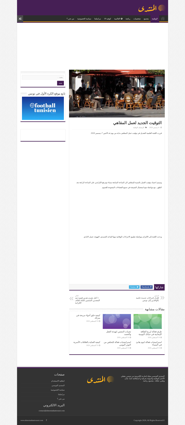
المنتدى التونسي (58, 385)
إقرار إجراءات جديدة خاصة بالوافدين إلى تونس (147, 298)
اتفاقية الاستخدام (58, 381)
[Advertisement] (92, 46)
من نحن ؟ (70, 19)
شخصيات (137, 19)
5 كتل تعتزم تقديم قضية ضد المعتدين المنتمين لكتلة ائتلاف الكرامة (87, 299)
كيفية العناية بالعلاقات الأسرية (86, 342)
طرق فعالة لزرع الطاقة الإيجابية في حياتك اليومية (150, 332)
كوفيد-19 (107, 19)
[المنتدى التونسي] (152, 7)
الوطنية (155, 19)
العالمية (117, 19)
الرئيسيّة (163, 18)
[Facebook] (46, 420)
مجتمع (146, 19)
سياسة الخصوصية (84, 19)
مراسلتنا (97, 19)
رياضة (128, 19)
